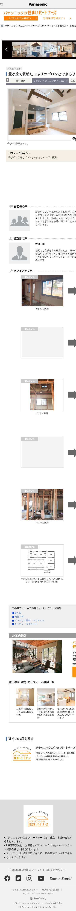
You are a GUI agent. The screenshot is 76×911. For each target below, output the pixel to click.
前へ (7, 49)
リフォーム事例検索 (56, 26)
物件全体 (20, 80)
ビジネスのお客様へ (20, 18)
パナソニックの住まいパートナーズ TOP (24, 26)
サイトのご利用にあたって (25, 889)
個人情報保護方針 (50, 889)
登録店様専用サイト (54, 18)
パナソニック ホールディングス (38, 893)
